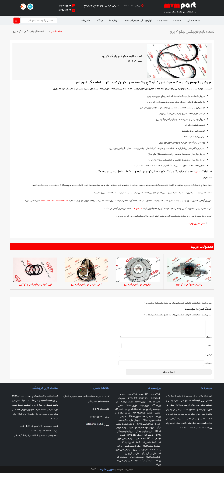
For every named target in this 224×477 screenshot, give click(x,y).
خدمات (177, 20)
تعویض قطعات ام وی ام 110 (141, 416)
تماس (197, 171)
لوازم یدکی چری (132, 453)
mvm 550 (132, 397)
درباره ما (113, 20)
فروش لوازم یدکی (144, 431)
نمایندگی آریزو (137, 456)
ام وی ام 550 (140, 401)
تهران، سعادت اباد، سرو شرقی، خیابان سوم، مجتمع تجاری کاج (112, 5)
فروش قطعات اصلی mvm (148, 423)
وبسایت (208, 363)
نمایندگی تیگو (146, 460)
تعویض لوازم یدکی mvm (129, 420)
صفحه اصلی (193, 20)
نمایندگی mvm (153, 456)
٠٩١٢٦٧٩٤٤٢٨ (64, 10)
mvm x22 (143, 397)
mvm (122, 394)
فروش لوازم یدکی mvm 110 (140, 434)
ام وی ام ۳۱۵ (131, 405)
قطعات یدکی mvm (151, 445)
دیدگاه (209, 337)
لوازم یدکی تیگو (149, 453)
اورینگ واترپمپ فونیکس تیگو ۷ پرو (35, 284)
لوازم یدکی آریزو (140, 449)
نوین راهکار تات (105, 469)
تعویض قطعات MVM (142, 412)
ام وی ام (121, 397)
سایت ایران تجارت (196, 223)
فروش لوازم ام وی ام (144, 427)
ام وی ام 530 (154, 401)
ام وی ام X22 (126, 401)
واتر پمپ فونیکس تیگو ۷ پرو (189, 284)
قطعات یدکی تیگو (133, 445)
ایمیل (208, 354)
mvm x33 (155, 397)
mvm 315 (143, 394)
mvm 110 (132, 394)
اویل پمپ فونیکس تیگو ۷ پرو (137, 284)
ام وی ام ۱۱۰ (144, 405)
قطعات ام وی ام (149, 442)
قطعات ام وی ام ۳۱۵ (131, 442)
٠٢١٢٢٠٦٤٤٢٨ (65, 5)
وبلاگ (100, 20)
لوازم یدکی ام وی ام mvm (138, 20)
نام (210, 345)
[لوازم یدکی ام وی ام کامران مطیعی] (180, 6)
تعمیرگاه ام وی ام (133, 408)
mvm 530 (155, 394)
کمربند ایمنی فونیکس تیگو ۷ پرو (86, 284)
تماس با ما (86, 20)
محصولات (162, 20)
